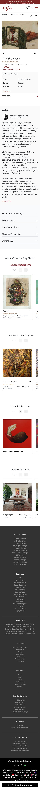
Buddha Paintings (20, 543)
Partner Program (20, 684)
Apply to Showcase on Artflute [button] (20, 728)
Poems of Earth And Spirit (20, 750)
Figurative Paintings (20, 550)
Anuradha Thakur (20, 582)
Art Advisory (20, 649)
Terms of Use (20, 656)
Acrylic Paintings (20, 538)
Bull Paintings (20, 700)
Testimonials (20, 682)
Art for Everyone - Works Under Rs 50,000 (20, 624)
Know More (6, 201)
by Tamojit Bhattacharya (10, 62)
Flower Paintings (20, 702)
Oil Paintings (20, 555)
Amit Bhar (20, 578)
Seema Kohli (20, 601)
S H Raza (20, 599)
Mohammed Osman (20, 594)
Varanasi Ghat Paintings (20, 712)
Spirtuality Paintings (20, 562)
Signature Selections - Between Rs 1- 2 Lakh (20, 629)
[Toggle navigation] (36, 8)
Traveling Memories (20, 748)
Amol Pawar (20, 580)
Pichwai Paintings (20, 557)
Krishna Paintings (20, 707)
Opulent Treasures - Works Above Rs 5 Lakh (20, 633)
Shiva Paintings (20, 709)
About (20, 675)
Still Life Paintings (20, 564)
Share (35, 15)
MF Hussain (20, 597)
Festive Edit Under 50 (20, 743)
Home (4, 14)
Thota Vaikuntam (20, 608)
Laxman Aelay (20, 592)
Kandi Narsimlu (20, 590)
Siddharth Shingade (20, 604)
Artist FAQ (20, 725)
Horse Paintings (20, 705)
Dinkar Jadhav (20, 587)
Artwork (13, 14)
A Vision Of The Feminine (20, 746)
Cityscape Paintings (20, 546)
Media (20, 679)
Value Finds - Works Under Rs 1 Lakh (20, 626)
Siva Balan (20, 606)
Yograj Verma (20, 611)
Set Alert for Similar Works (20, 785)
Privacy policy (20, 659)
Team (20, 677)
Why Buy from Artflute (20, 647)
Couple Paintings (20, 548)
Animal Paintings (20, 541)
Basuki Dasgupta (20, 585)
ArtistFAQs (20, 661)
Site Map (20, 686)
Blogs (20, 652)
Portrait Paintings (20, 560)
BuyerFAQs (20, 654)
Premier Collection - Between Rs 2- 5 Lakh (20, 631)
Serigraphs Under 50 (20, 741)
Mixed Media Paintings (20, 553)
